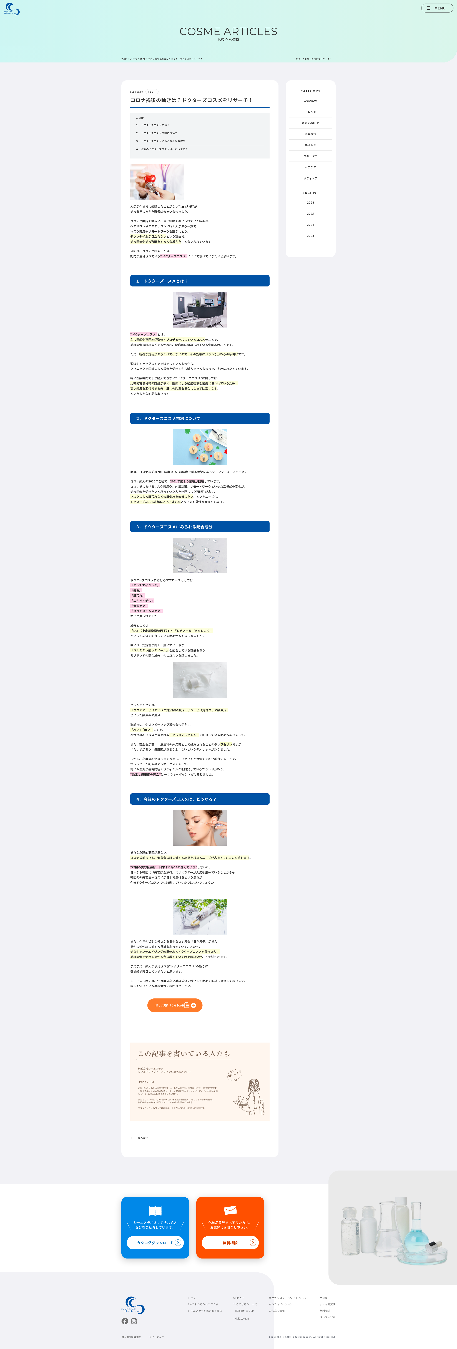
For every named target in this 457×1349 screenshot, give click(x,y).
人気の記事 (311, 101)
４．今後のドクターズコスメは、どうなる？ (162, 149)
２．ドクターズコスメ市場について (157, 133)
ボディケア (311, 178)
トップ (192, 1298)
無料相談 (325, 1310)
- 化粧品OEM (241, 1318)
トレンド (310, 112)
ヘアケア (310, 167)
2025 (310, 213)
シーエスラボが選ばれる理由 (205, 1310)
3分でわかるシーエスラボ (203, 1304)
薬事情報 (310, 134)
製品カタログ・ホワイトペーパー (289, 1298)
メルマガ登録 (328, 1317)
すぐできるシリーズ (245, 1304)
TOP (124, 59)
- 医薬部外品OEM (243, 1310)
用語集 (324, 1298)
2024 (310, 224)
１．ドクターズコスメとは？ (153, 125)
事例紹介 (310, 145)
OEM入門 (238, 1298)
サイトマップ (156, 1337)
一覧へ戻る (142, 1138)
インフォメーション (281, 1304)
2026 (310, 202)
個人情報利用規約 (131, 1337)
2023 (310, 236)
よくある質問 (328, 1304)
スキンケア (311, 156)
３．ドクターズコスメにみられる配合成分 (160, 141)
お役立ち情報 (137, 59)
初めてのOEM (311, 123)
